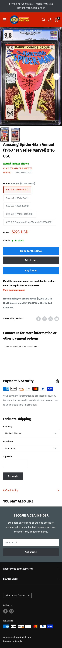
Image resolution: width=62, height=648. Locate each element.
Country (7, 426)
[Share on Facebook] (38, 318)
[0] (56, 20)
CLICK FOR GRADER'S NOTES (17, 168)
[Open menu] (4, 19)
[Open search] (43, 19)
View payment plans (14, 290)
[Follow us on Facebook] (5, 611)
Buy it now (31, 270)
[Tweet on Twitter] (50, 318)
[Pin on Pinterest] (44, 318)
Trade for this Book (31, 251)
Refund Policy (10, 490)
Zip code (7, 456)
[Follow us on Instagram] (11, 611)
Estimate (13, 476)
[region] (31, 76)
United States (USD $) (14, 595)
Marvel (7, 172)
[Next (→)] (56, 76)
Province (8, 441)
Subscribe (31, 552)
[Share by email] (56, 318)
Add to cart (31, 260)
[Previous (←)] (5, 76)
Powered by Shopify (12, 641)
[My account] (49, 19)
